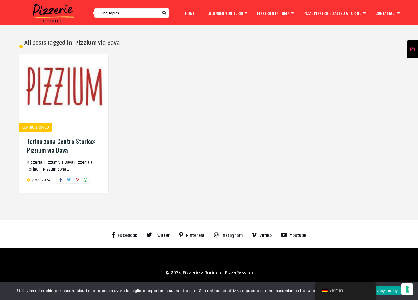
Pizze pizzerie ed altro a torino (333, 13)
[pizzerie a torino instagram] (412, 50)
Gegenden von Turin (225, 13)
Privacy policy (384, 290)
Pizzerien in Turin (273, 13)
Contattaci (385, 13)
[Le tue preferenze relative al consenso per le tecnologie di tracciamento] (407, 289)
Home (190, 13)
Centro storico (35, 127)
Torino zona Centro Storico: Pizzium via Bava (61, 146)
